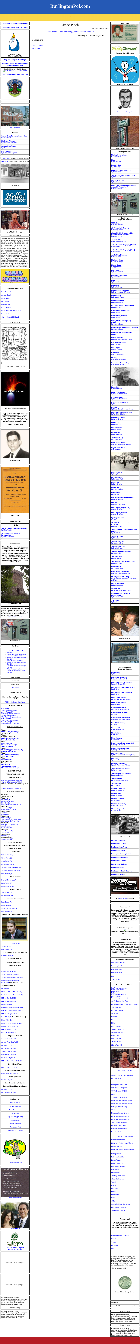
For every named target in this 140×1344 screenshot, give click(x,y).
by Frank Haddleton (10, 535)
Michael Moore (116, 1020)
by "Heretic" (116, 738)
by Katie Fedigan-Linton (119, 240)
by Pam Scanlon (116, 483)
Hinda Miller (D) (6, 1020)
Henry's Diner (5, 158)
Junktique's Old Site (15, 1197)
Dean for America (15, 1110)
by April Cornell (119, 255)
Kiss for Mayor (15, 1102)
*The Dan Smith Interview (9, 720)
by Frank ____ (116, 601)
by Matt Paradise (116, 348)
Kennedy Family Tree (118, 1125)
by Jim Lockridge (117, 260)
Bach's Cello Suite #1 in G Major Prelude (124, 1004)
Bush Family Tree (117, 1132)
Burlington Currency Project (121, 854)
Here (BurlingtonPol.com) (119, 998)
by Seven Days (116, 160)
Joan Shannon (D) (7, 756)
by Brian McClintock (118, 789)
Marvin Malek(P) (6, 905)
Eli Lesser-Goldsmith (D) (10, 768)
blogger (25, 63)
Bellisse (113, 993)
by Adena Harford (117, 542)
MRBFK (113, 1198)
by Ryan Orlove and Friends (120, 291)
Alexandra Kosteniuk (118, 1179)
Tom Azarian (115, 979)
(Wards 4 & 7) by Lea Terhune (123, 186)
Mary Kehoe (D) (6, 759)
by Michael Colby (117, 673)
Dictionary (18, 63)
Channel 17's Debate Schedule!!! (12, 780)
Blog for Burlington (15, 1106)
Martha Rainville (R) (7, 886)
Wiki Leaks (115, 1110)
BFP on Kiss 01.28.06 (8, 998)
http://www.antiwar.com (118, 988)
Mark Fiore (115, 1169)
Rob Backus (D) (6, 949)
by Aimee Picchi (122, 234)
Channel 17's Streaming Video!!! (11, 782)
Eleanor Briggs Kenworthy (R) (12, 750)
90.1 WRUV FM (116, 1045)
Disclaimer (15, 688)
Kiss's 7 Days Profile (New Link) (12, 995)
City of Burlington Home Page (15, 60)
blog (112, 1248)
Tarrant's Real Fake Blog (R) (10, 870)
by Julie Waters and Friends (120, 764)
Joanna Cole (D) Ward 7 (9, 1051)
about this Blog (8, 23)
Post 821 (10, 652)
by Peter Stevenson (117, 728)
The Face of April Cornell (15, 656)
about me (6, 27)
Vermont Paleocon (15, 1123)
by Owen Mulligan (117, 271)
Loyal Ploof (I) (6, 814)
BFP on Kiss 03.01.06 (8, 1001)
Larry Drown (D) (6, 873)
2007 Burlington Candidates (12, 788)
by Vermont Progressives (119, 779)
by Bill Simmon (120, 311)
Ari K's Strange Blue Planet (120, 1001)
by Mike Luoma (119, 403)
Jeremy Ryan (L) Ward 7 (9, 1042)
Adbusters (114, 1013)
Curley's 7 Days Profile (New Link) (12, 1010)
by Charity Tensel (120, 228)
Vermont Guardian (117, 1032)
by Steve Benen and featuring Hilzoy (123, 754)
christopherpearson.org (119, 994)
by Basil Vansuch (117, 181)
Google (11, 63)
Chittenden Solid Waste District (121, 1100)
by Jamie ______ (119, 713)
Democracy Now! (117, 1146)
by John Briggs (116, 166)
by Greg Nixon (118, 343)
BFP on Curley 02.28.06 (9, 1014)
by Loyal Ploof (118, 448)
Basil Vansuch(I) (6, 827)
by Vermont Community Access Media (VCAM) (123, 578)
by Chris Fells (118, 703)
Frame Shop (115, 1172)
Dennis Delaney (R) (7, 956)
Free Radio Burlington (118, 1207)
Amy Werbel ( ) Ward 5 (9, 1067)
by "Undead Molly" (117, 567)
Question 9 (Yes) (7, 1080)
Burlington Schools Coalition (121, 871)
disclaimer (18, 23)
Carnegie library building (119, 1107)
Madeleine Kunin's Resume (120, 1113)
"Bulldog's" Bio (116, 1007)
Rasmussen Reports (118, 1166)
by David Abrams (117, 301)
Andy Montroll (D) (7, 831)
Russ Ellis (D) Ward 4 (8, 1054)
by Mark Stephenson (118, 503)
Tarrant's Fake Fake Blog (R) (11, 867)
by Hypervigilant (116, 266)
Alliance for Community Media (16, 654)
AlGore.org (115, 991)
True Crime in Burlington (119, 1122)
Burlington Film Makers (119, 857)
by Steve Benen (120, 769)
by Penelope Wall (117, 478)
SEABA (113, 1094)
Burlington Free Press (119, 847)
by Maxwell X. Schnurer (9, 141)
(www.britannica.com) (15, 617)
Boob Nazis (115, 1194)
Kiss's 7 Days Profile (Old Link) (11, 992)
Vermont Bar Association (119, 1097)
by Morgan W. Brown (122, 744)
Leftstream (15, 1113)
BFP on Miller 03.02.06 (8, 1029)
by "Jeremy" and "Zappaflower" (121, 698)
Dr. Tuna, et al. (116, 1078)
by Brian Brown (116, 423)
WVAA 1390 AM (116, 1039)
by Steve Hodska (118, 418)
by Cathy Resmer (117, 223)
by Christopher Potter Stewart (121, 718)
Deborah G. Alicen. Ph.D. (119, 678)
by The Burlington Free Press (121, 589)
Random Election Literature (120, 1236)
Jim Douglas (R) (6, 892)
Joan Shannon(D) (7, 826)
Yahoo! (16, 65)
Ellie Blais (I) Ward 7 (8, 1045)
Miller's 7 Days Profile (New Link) (12, 1026)
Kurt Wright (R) (6, 818)
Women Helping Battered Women (122, 1075)
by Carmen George (120, 363)
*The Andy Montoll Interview (10, 713)
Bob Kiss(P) (5, 988)
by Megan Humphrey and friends (122, 408)
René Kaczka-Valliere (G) (9, 824)
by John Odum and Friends (120, 708)
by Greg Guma (116, 473)
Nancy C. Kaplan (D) (8, 751)
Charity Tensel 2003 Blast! (10, 317)
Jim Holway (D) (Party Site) (10, 821)
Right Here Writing (122, 1143)
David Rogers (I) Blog (8, 809)
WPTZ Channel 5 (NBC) (119, 1091)
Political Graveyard (117, 1163)
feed (18, 27)
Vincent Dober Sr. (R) (8, 766)
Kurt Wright (5, 301)
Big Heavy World (116, 966)
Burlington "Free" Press (119, 1085)
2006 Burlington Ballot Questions (12, 977)
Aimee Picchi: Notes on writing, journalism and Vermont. (70, 31)
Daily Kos (114, 1017)
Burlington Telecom (118, 874)
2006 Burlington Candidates (10, 974)
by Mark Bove (117, 537)
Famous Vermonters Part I (120, 1116)
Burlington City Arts (118, 843)
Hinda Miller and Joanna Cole (11, 311)
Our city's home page (8, 971)
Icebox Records (116, 969)
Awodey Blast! (6, 295)
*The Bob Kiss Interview (9, 710)
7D (112, 1081)
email (13, 27)
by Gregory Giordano (118, 358)
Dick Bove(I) (5, 803)
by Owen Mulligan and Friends (121, 443)
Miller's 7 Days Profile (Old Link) (12, 1023)
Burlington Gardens (118, 860)
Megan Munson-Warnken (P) (11, 804)
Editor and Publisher (118, 1157)
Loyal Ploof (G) (6, 1017)
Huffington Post (116, 1154)
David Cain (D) (6, 743)
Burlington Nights (117, 867)
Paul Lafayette (6, 307)
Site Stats (24, 27)
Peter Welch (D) (6, 883)
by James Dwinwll (121, 774)
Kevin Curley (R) (6, 1004)
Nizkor (113, 1023)
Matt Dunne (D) (6, 911)
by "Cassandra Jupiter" (9, 152)
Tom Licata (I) (6, 832)
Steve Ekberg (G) (7, 746)
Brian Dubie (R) (6, 902)
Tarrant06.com (15, 1120)
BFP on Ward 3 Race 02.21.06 (11, 1061)
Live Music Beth (116, 973)
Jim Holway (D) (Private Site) (11, 819)
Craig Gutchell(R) (7, 839)
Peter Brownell (6, 292)
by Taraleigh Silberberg (121, 413)
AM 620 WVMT (116, 1042)
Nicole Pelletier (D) (8, 740)
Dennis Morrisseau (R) (9, 880)
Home (25, 23)
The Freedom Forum (118, 1210)
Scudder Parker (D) (7, 896)
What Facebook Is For (14, 669)
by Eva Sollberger (117, 286)
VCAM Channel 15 (117, 1029)
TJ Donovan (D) (15, 943)
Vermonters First (15, 1127)
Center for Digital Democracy (121, 1204)
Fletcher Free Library (118, 840)
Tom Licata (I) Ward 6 (8, 1039)
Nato (112, 976)
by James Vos (119, 155)
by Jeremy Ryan (117, 438)
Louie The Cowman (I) (8, 1032)
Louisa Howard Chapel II (15, 651)
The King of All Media (118, 1176)
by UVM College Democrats (120, 572)
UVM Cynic (115, 1035)
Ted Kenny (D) (6, 946)
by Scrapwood (118, 799)
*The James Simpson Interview (11, 717)
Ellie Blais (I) (5, 764)
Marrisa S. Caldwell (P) (9, 745)
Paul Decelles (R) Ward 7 (9, 1048)
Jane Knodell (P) (6, 808)
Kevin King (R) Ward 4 (8, 1058)
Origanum (5, 161)
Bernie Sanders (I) (7, 855)
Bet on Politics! (116, 1160)
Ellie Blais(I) (5, 836)
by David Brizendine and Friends (122, 338)
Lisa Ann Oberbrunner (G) (10, 754)
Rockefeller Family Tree (119, 1129)
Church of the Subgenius (125, 112)
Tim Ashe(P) (5, 813)
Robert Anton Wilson (118, 1139)
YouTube (5, 63)
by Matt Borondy (116, 428)
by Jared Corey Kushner (119, 759)
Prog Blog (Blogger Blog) (15, 1117)
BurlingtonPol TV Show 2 (15, 661)
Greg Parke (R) (6, 861)
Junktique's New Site (15, 1162)
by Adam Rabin (121, 552)
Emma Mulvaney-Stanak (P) (11, 738)
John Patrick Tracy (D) (9, 908)
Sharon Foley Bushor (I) (10, 732)
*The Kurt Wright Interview (10, 723)
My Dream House (117, 1010)
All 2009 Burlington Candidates (15, 702)
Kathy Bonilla (5, 314)
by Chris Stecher (116, 557)
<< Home (36, 48)
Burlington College (118, 850)
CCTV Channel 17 (117, 996)
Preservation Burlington (120, 864)
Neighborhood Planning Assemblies (123, 1149)
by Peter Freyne (116, 388)
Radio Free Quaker (117, 989)
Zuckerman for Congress (15, 1130)
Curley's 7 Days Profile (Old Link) (12, 1007)
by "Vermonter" (117, 809)
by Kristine (116, 733)
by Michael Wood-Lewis (119, 393)
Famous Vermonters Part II (120, 1119)
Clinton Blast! (5, 298)
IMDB (21, 65)
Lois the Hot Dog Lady (125, 1070)
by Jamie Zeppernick (122, 683)
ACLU (113, 1201)
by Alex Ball (116, 493)
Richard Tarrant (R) (7, 864)
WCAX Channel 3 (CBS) (119, 1088)
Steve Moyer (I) (6, 858)
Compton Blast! (6, 304)
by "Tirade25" (116, 784)
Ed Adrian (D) (5, 799)
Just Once (123, 898)
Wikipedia (10, 65)
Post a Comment (39, 45)
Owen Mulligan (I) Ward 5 (9, 1073)
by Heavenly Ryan (117, 296)
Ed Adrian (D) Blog (7, 801)
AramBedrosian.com (118, 962)
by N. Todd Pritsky (117, 353)
